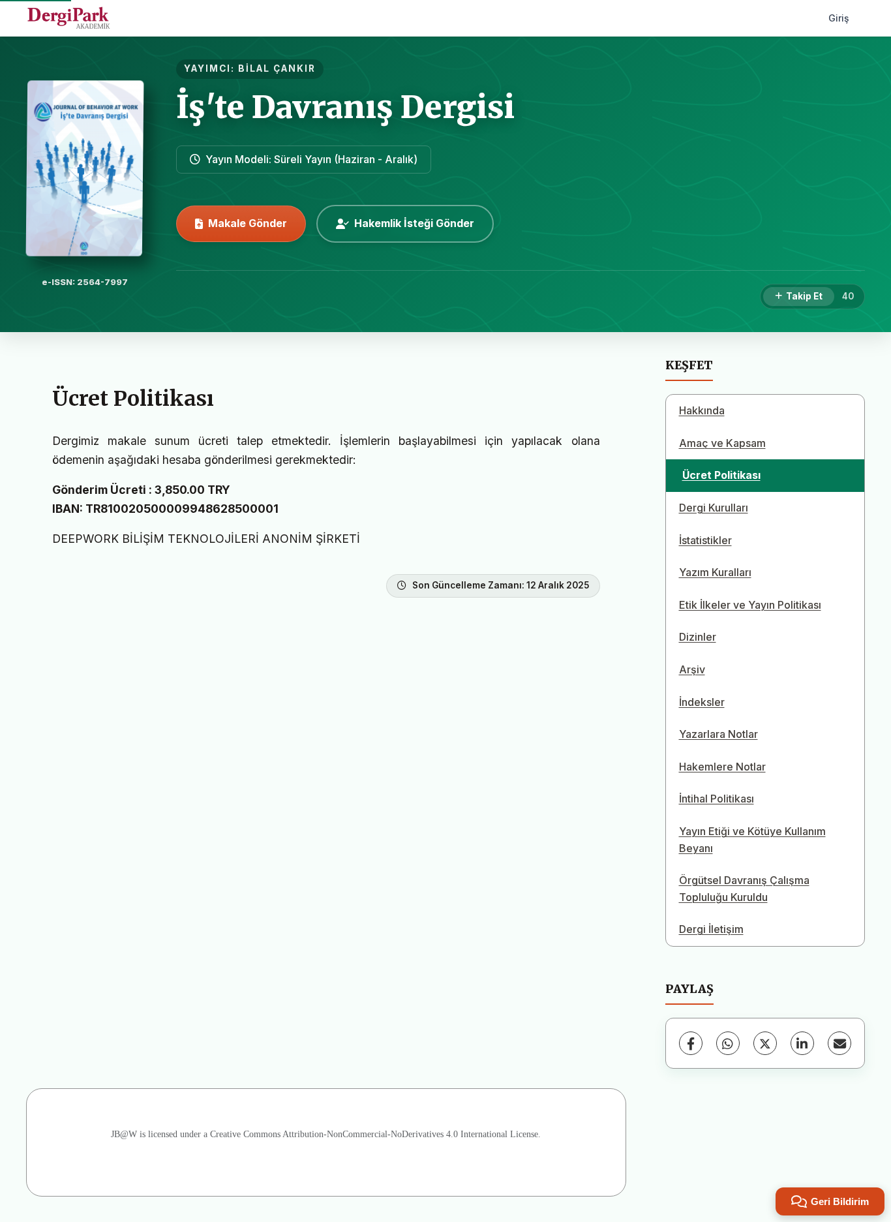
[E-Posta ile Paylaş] (839, 1043)
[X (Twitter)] (765, 1043)
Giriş (838, 17)
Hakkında (702, 410)
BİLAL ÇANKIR (277, 68)
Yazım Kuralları (715, 572)
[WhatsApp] (728, 1043)
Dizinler (697, 636)
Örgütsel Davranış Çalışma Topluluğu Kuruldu (744, 889)
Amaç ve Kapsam (722, 443)
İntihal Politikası (716, 798)
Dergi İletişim (711, 929)
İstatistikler (705, 540)
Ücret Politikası (721, 474)
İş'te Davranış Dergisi (345, 107)
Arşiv (692, 669)
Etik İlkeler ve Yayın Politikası (750, 604)
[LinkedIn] (802, 1043)
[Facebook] (690, 1043)
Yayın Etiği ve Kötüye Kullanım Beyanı (752, 840)
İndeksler (702, 702)
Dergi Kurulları (713, 507)
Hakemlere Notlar (722, 766)
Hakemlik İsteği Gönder (414, 223)
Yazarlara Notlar (718, 734)
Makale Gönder (247, 223)
